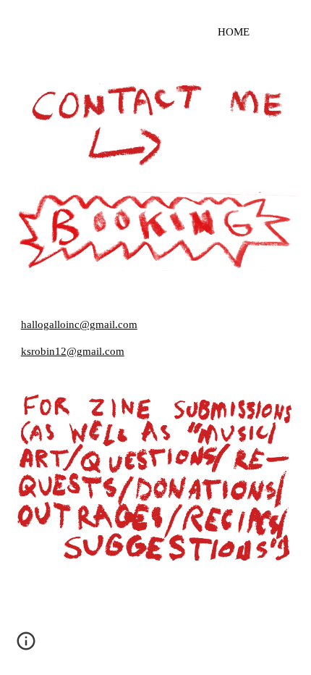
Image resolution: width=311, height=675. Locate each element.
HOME (234, 32)
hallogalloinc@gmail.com (79, 324)
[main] (156, 31)
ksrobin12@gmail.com (72, 351)
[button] (26, 646)
